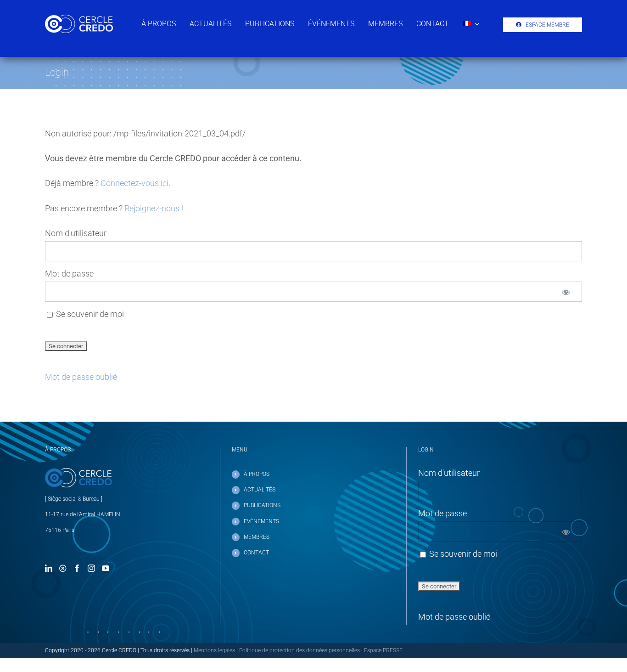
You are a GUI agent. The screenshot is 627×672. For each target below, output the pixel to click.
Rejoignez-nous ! (153, 208)
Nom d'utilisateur (75, 233)
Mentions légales (214, 650)
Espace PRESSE (383, 650)
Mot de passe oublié (81, 377)
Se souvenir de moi (89, 314)
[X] (63, 568)
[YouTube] (105, 568)
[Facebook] (77, 568)
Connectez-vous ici (134, 183)
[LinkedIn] (48, 568)
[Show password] (566, 292)
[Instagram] (91, 568)
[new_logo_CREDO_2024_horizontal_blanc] (79, 18)
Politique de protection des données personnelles (299, 650)
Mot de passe (69, 273)
